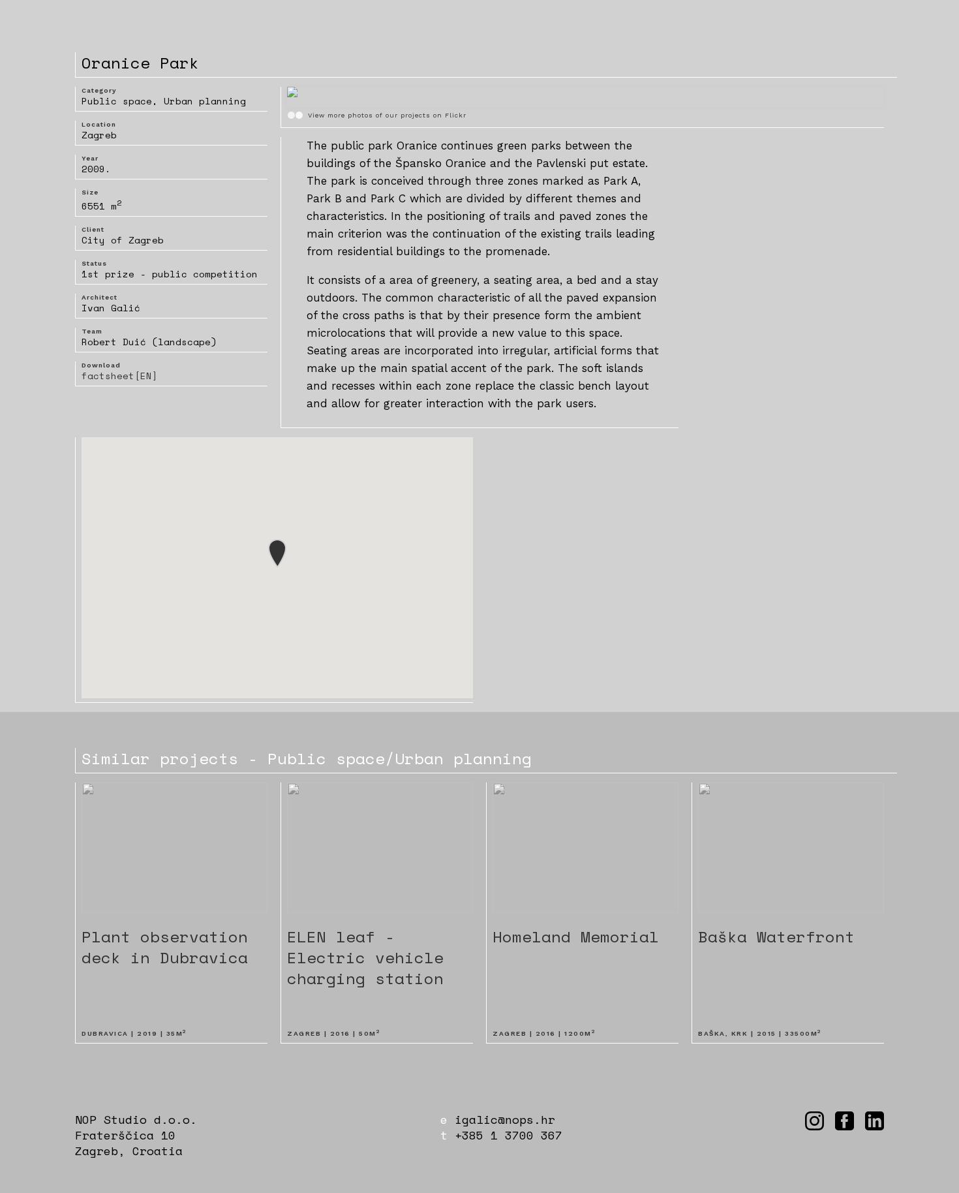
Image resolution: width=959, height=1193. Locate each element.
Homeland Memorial (576, 936)
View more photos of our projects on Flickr (387, 115)
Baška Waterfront (776, 936)
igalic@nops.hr (505, 1119)
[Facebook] (844, 1120)
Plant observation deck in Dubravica (165, 947)
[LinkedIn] (874, 1120)
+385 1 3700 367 (508, 1134)
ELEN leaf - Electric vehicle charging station (365, 957)
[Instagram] (814, 1120)
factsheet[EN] (120, 375)
